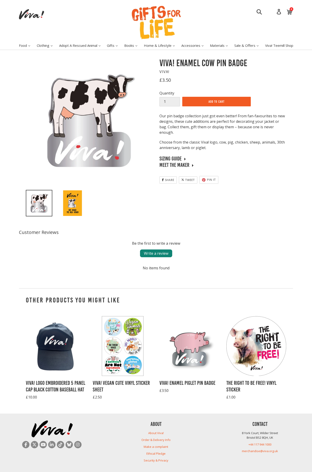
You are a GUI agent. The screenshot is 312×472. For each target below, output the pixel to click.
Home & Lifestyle (161, 45)
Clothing (47, 45)
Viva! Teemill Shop (279, 45)
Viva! (164, 71)
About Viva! (156, 433)
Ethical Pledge (156, 453)
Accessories (194, 45)
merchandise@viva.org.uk (260, 451)
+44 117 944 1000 (260, 444)
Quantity (166, 93)
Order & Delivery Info (156, 440)
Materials (221, 45)
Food (27, 45)
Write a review (156, 253)
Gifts (114, 45)
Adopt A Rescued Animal (82, 45)
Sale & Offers (248, 45)
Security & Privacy (156, 460)
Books (133, 45)
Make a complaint (156, 447)
